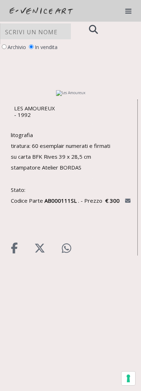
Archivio (17, 47)
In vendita (46, 47)
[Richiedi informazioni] (128, 200)
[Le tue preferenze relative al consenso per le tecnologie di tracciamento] (128, 378)
